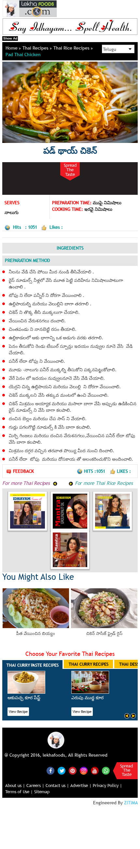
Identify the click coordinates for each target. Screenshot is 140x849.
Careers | (35, 785)
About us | (15, 785)
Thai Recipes (36, 48)
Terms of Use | (19, 792)
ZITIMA (131, 803)
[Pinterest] (73, 771)
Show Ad (10, 38)
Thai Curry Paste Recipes (33, 665)
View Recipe (18, 711)
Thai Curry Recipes (88, 664)
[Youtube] (95, 771)
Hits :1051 (95, 471)
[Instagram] (84, 770)
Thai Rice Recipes (72, 48)
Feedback (23, 471)
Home (12, 48)
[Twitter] (61, 771)
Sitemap (41, 792)
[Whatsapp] (106, 771)
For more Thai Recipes (26, 483)
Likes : (124, 471)
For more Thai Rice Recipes (103, 483)
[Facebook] (50, 771)
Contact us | (57, 785)
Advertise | (80, 785)
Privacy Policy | (107, 785)
